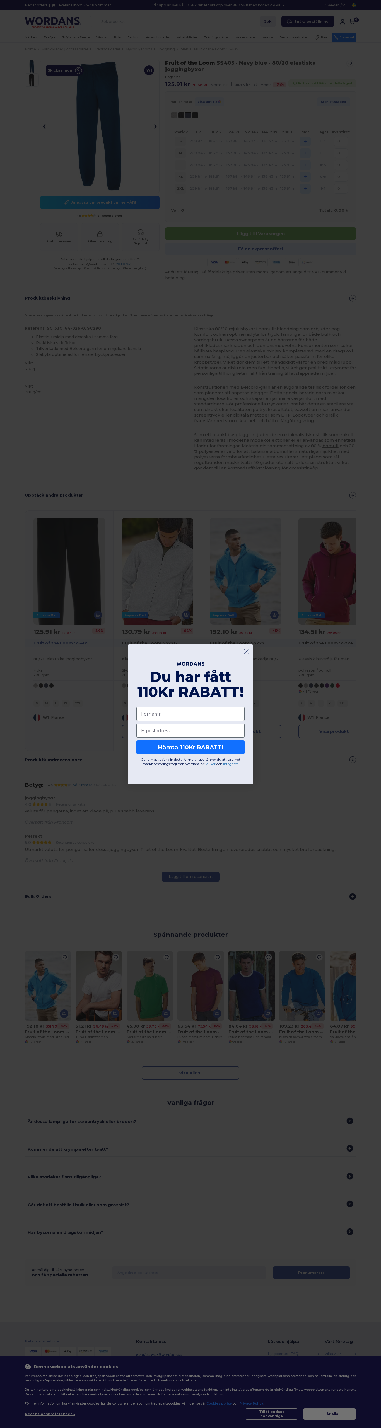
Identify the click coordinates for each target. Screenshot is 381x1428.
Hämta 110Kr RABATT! (190, 747)
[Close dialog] (246, 651)
